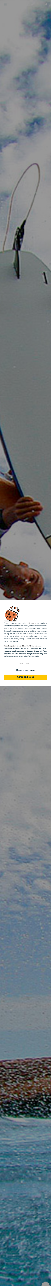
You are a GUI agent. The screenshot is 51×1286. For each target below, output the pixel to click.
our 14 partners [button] (30, 623)
